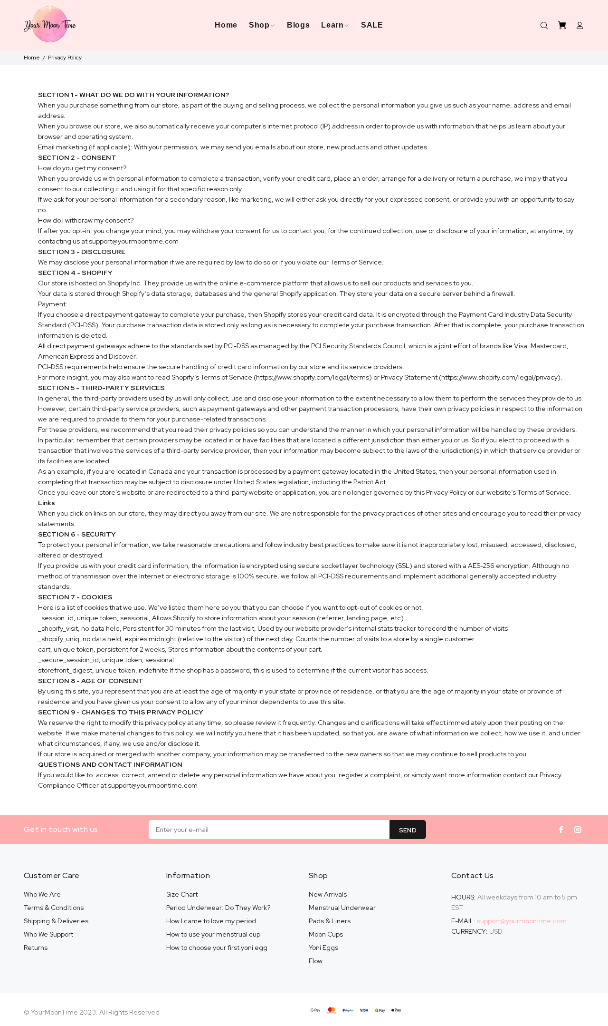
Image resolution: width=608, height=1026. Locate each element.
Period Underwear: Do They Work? (218, 907)
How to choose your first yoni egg (216, 947)
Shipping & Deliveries (56, 921)
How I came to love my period (211, 921)
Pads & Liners (330, 921)
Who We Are (42, 894)
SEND (408, 830)
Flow (316, 961)
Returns (36, 947)
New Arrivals (328, 894)
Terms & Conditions (54, 907)
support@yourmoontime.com (522, 921)
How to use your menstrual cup (213, 934)
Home (32, 57)
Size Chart (182, 894)
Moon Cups (326, 934)
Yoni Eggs (323, 947)
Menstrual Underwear (342, 907)
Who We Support (48, 934)
